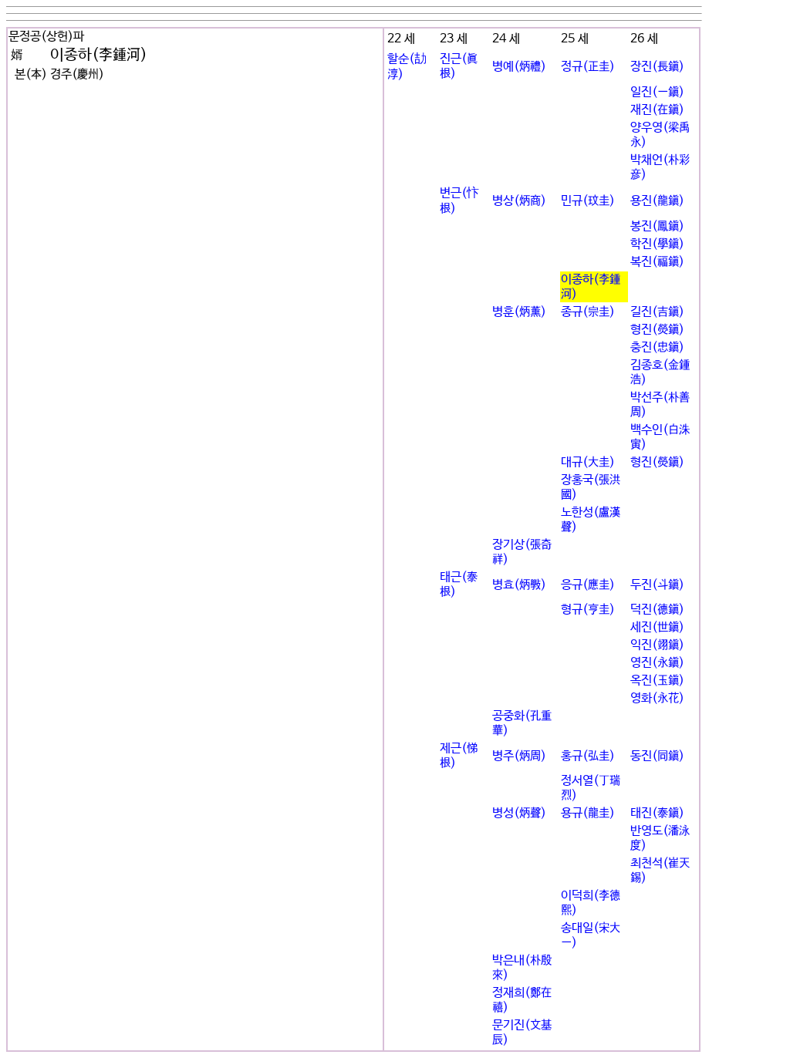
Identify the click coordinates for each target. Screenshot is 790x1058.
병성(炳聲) (519, 813)
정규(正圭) (588, 66)
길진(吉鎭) (657, 312)
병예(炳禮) (519, 66)
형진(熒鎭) (657, 329)
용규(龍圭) (588, 813)
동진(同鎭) (657, 756)
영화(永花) (657, 698)
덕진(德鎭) (657, 609)
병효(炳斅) (519, 585)
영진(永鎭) (657, 662)
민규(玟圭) (588, 201)
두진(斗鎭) (657, 585)
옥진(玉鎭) (657, 680)
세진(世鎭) (657, 627)
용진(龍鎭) (657, 201)
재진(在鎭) (657, 110)
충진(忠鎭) (657, 347)
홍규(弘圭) (588, 756)
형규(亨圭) (588, 609)
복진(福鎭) (657, 261)
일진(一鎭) (657, 92)
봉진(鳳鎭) (657, 226)
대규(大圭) (588, 462)
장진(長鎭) (657, 66)
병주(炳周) (519, 756)
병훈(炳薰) (519, 312)
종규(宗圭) (588, 312)
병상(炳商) (519, 201)
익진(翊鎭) (657, 645)
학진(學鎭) (657, 244)
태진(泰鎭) (657, 813)
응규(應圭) (588, 585)
